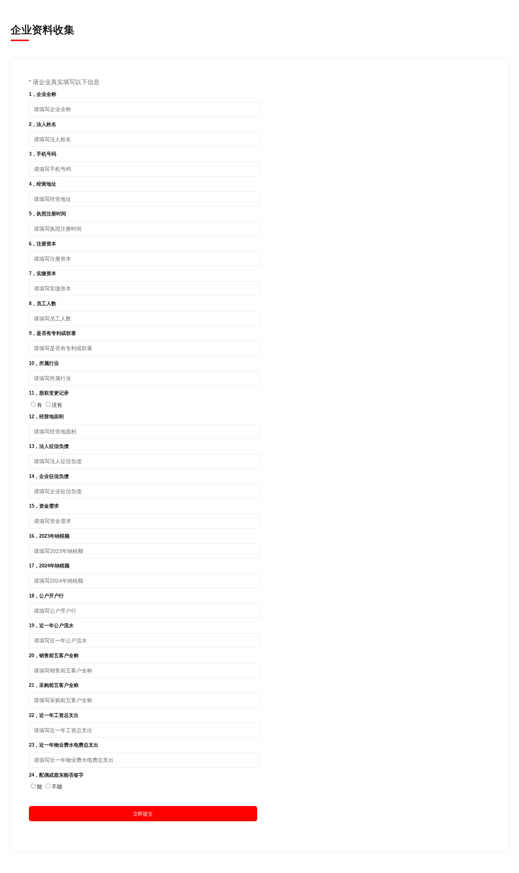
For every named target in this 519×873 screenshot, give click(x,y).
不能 (57, 787)
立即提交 (143, 814)
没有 (57, 405)
